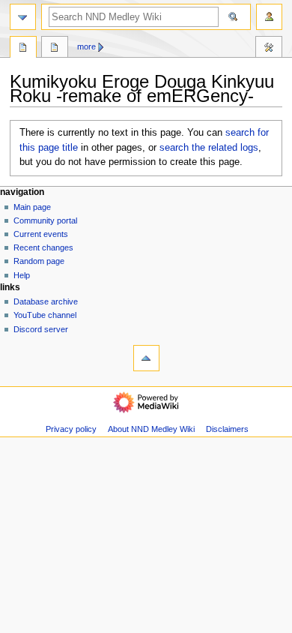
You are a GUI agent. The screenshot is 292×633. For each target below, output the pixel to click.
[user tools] (269, 17)
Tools (269, 49)
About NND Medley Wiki (151, 429)
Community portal (45, 220)
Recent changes (43, 247)
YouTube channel (44, 315)
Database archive (45, 301)
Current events (40, 234)
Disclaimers (227, 429)
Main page (32, 207)
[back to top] (146, 358)
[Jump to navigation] (23, 17)
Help (21, 275)
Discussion (54, 49)
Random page (38, 261)
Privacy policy (71, 429)
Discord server (40, 329)
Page (23, 49)
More (86, 46)
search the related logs (208, 147)
